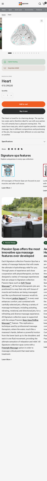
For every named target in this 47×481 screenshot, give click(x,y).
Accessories (29, 10)
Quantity (4, 91)
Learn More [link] (6, 188)
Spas (10, 10)
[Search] (40, 4)
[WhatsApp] (18, 149)
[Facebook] (9, 149)
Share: (4, 149)
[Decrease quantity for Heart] (3, 95)
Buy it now (23, 111)
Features (39, 10)
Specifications (7, 141)
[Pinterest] (15, 149)
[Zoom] (41, 20)
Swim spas (18, 10)
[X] (12, 149)
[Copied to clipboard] (21, 149)
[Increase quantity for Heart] (11, 95)
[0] (43, 4)
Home (4, 10)
